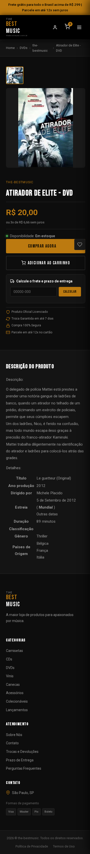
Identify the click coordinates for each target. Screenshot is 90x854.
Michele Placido (49, 493)
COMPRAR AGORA (42, 246)
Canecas (13, 685)
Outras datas (47, 514)
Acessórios (15, 693)
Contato (12, 743)
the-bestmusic (40, 47)
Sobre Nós (14, 735)
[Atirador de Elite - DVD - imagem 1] (15, 75)
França (42, 550)
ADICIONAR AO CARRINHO (49, 263)
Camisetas (14, 651)
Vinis (10, 676)
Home (10, 48)
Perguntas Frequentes (23, 768)
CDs (9, 659)
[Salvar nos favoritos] (79, 244)
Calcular (69, 292)
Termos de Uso (64, 846)
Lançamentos (17, 710)
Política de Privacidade (32, 846)
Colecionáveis (17, 701)
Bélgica (42, 543)
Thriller (42, 536)
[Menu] (79, 27)
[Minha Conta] (55, 27)
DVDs (24, 48)
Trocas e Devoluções (22, 752)
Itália (40, 557)
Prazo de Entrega (20, 760)
